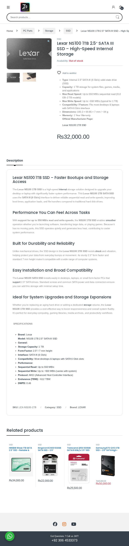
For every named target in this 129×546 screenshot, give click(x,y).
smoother (111, 220)
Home (10, 30)
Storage (49, 30)
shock (98, 251)
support (16, 282)
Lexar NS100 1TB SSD (74, 125)
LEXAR (81, 407)
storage (88, 304)
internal (63, 189)
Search (117, 17)
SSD (68, 30)
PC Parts (27, 30)
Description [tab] (15, 160)
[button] (48, 41)
